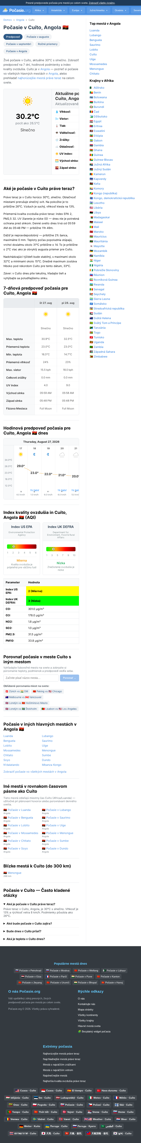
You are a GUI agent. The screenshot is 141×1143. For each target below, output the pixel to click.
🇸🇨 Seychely (98, 294)
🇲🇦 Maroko (97, 231)
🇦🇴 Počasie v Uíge (54, 827)
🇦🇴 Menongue (12, 874)
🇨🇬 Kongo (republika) (103, 193)
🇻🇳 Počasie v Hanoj (112, 982)
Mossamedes (11, 750)
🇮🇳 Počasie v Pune (82, 976)
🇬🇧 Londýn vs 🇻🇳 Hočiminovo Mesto (26, 702)
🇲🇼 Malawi (96, 222)
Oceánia (120, 10)
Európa (77, 10)
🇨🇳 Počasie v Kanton (108, 976)
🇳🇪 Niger (95, 260)
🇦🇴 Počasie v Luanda (17, 811)
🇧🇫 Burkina (97, 102)
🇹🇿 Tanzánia (98, 327)
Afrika (39, 10)
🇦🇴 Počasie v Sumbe (55, 842)
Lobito (7, 745)
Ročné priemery (47, 44)
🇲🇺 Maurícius (98, 236)
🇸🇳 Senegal (97, 289)
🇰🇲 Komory (97, 188)
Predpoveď (13, 36)
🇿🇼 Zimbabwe (98, 356)
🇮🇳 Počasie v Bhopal (85, 982)
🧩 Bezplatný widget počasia (94, 1031)
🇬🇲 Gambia (97, 145)
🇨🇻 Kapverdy (98, 179)
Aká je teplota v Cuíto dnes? (26, 939)
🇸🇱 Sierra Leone (100, 299)
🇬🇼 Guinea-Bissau (101, 159)
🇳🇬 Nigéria (96, 265)
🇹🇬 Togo (95, 332)
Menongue (49, 750)
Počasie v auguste (38, 36)
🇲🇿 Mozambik (98, 251)
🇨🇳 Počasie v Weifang (86, 970)
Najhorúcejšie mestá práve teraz (61, 1053)
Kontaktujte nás (86, 1004)
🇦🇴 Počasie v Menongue (57, 834)
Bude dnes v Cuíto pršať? (24, 931)
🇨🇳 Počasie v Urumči (58, 982)
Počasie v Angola (16, 51)
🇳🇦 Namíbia (97, 255)
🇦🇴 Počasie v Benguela (18, 819)
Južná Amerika (99, 10)
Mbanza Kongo (51, 764)
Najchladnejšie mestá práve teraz (61, 1059)
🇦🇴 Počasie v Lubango (56, 811)
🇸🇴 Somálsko (98, 303)
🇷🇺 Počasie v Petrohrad (28, 970)
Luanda (8, 736)
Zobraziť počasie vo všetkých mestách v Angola (34, 771)
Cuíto (93, 54)
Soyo (6, 760)
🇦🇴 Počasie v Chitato (17, 842)
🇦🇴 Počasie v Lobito (16, 827)
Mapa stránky (85, 1009)
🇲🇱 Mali (94, 227)
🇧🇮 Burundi (97, 107)
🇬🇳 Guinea (96, 155)
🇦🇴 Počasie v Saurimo (56, 819)
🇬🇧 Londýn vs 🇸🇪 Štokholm (21, 708)
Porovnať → (69, 678)
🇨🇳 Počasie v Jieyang (30, 982)
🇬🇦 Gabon (96, 140)
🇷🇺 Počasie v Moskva (57, 970)
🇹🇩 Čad (94, 111)
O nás (81, 998)
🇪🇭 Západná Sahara (102, 351)
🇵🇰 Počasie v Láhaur (114, 970)
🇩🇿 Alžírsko (97, 87)
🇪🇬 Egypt (95, 121)
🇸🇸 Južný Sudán (100, 169)
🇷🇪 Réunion (97, 275)
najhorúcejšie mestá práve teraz (39, 78)
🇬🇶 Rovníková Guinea (103, 279)
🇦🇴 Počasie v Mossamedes (20, 834)
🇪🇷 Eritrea (96, 126)
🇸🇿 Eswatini (97, 131)
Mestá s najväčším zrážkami (59, 1064)
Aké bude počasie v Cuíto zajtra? (29, 923)
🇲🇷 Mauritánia (99, 241)
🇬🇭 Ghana (96, 150)
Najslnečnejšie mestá (55, 1075)
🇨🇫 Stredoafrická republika (107, 308)
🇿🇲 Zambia (96, 347)
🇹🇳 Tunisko (97, 337)
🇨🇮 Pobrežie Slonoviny (104, 270)
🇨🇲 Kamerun (98, 174)
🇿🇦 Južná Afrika (100, 164)
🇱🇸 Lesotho (97, 203)
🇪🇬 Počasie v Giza (31, 976)
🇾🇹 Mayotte (97, 246)
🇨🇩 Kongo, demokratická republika (112, 198)
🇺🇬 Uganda (97, 342)
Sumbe (46, 755)
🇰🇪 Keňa (95, 183)
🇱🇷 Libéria (96, 207)
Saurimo (47, 740)
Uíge (45, 745)
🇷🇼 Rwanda (97, 284)
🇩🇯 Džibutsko (98, 116)
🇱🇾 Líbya (95, 212)
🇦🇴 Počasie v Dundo (55, 850)
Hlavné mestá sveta (89, 1026)
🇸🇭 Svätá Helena (100, 318)
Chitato (8, 755)
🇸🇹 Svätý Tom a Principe (105, 323)
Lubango (47, 736)
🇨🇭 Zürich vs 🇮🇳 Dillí (16, 691)
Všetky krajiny (86, 1020)
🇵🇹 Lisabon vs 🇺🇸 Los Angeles (59, 708)
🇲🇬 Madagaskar (100, 217)
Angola (20, 19)
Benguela (9, 740)
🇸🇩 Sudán (96, 313)
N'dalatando (11, 764)
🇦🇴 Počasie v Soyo (15, 850)
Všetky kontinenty (88, 1015)
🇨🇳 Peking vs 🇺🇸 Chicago (47, 691)
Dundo (46, 760)
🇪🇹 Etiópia (96, 135)
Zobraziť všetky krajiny (102, 2)
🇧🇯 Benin (95, 92)
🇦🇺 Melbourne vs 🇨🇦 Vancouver (23, 697)
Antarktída (58, 10)
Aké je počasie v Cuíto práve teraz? (31, 904)
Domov (7, 19)
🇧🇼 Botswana (98, 97)
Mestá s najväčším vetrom (58, 1070)
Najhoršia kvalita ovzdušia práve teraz (64, 1081)
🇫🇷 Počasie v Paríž (56, 976)
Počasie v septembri (18, 44)
